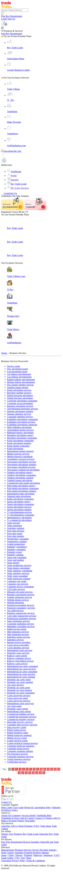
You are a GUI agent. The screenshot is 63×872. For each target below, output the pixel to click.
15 (59, 769)
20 (33, 773)
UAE (56, 855)
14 (55, 769)
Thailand (28, 855)
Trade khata (45, 826)
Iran (23, 858)
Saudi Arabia (7, 858)
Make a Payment (9, 820)
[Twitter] (8, 799)
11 (45, 769)
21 (37, 773)
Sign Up (11, 19)
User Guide (18, 807)
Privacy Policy (19, 860)
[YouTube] (11, 799)
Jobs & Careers (27, 818)
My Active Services (20, 188)
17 (23, 773)
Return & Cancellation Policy (38, 807)
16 (19, 773)
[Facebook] (2, 799)
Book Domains (26, 826)
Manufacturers (8, 850)
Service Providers (40, 850)
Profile (14, 175)
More (28, 858)
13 (52, 769)
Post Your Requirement (12, 842)
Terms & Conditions (35, 860)
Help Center (6, 807)
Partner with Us (53, 818)
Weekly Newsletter (26, 820)
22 (40, 773)
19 (30, 773)
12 (48, 769)
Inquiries (15, 180)
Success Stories (29, 815)
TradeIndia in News (10, 818)
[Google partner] (31, 790)
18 (26, 773)
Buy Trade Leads (19, 184)
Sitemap (45, 852)
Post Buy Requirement (11, 16)
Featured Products (32, 852)
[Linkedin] (4, 799)
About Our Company (11, 815)
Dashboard (16, 171)
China (11, 855)
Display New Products (11, 834)
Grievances (6, 860)
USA (17, 858)
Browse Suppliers (31, 842)
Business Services (23, 850)
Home (4, 353)
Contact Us (6, 802)
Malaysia (38, 855)
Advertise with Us (9, 826)
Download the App (12, 151)
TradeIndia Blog (43, 815)
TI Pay (36, 826)
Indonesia (48, 855)
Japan (3, 855)
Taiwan (18, 855)
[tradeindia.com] (6, 7)
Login (4, 19)
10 (41, 769)
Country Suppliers (15, 852)
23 (44, 773)
